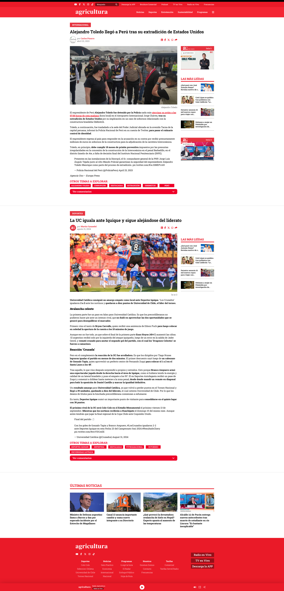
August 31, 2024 (120, 437)
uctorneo (153, 447)
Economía (107, 568)
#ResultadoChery (151, 428)
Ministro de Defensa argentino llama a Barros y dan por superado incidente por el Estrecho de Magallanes (86, 519)
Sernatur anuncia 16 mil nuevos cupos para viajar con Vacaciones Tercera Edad (189, 112)
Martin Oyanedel (89, 226)
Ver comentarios (82, 191)
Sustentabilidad (185, 12)
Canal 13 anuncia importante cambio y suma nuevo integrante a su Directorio (122, 517)
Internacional (80, 25)
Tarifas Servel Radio (169, 568)
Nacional (107, 576)
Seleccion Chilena (85, 568)
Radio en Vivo (193, 4)
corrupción (100, 185)
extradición (133, 185)
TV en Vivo (177, 4)
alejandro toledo (80, 185)
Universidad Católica (82, 452)
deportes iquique (80, 447)
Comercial (169, 565)
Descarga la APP (128, 4)
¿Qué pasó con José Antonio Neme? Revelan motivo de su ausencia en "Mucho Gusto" (190, 87)
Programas (202, 12)
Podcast (164, 4)
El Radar (127, 568)
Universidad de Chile (85, 572)
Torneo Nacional (85, 576)
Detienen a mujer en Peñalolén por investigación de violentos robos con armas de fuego (203, 124)
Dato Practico (107, 565)
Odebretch (150, 185)
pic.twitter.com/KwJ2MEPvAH (149, 164)
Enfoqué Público (126, 572)
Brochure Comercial (148, 4)
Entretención (167, 12)
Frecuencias (209, 4)
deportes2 (99, 447)
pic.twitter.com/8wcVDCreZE (89, 431)
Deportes (153, 12)
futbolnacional (134, 447)
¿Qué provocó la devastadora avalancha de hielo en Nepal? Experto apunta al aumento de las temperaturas (159, 519)
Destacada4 (117, 185)
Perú (167, 185)
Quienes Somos (147, 565)
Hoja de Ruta (127, 576)
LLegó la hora (127, 565)
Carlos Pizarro (87, 38)
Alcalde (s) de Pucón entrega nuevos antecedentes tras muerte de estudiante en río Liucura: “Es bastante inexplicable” (195, 520)
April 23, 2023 (126, 170)
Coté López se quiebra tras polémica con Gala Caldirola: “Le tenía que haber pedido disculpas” (204, 99)
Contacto (147, 568)
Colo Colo (85, 565)
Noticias (140, 12)
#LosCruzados (134, 425)
